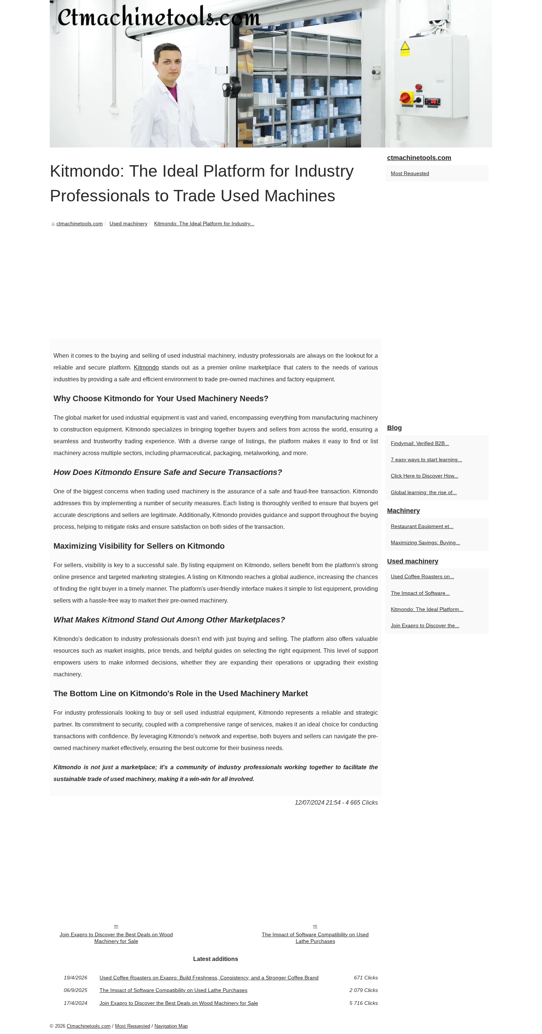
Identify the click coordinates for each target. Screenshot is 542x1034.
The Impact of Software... (420, 593)
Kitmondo (146, 367)
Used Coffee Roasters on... (422, 576)
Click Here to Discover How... (424, 476)
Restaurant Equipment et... (422, 526)
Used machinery (128, 223)
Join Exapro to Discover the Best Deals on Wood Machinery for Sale (116, 937)
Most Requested (410, 173)
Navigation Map (171, 1026)
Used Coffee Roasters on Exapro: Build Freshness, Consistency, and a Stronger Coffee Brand (209, 977)
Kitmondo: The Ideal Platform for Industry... (204, 223)
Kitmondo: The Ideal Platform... (427, 609)
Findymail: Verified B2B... (420, 443)
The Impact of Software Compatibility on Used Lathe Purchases (315, 937)
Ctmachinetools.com (89, 1026)
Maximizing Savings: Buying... (425, 542)
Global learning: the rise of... (424, 492)
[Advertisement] (216, 283)
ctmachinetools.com (79, 223)
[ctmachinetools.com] (271, 74)
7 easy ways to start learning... (426, 459)
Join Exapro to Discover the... (425, 625)
